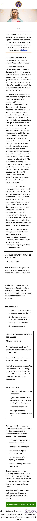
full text (24, 50)
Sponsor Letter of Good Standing (21, 504)
